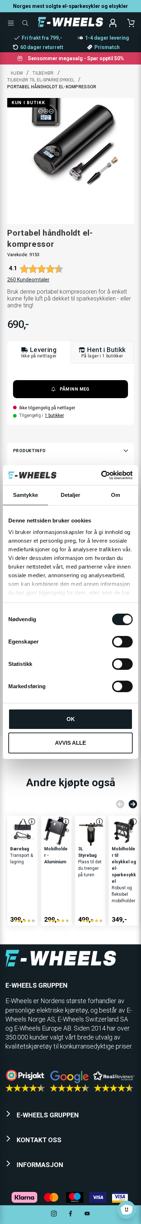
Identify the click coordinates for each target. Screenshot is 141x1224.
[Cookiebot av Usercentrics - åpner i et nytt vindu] (101, 475)
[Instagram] (54, 1214)
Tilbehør (43, 73)
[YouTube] (87, 1214)
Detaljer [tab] (71, 495)
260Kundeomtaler (28, 279)
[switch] (122, 641)
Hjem (17, 73)
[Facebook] (70, 1214)
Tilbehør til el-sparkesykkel (40, 80)
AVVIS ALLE (70, 743)
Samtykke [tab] (25, 495)
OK (71, 719)
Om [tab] (115, 495)
